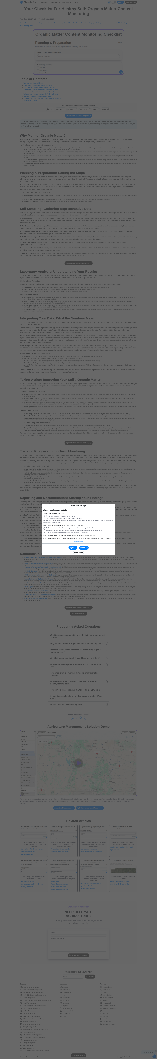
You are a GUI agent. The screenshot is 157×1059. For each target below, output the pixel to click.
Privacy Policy (78, 541)
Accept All (84, 548)
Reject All (73, 548)
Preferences (78, 552)
